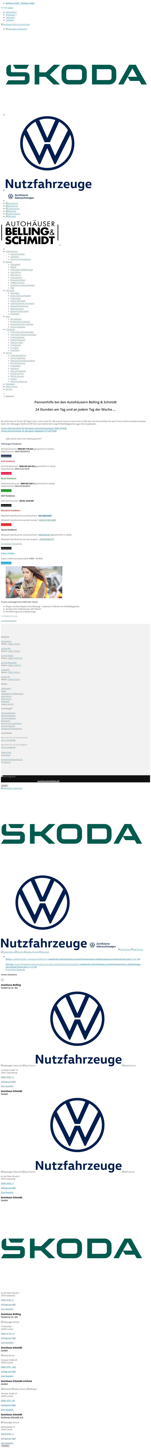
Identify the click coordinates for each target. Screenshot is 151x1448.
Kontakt (4, 786)
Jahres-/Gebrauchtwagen (20, 295)
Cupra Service (16, 277)
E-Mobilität (10, 329)
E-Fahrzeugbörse (17, 337)
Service (9, 353)
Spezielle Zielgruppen (19, 311)
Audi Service (15, 272)
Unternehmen (11, 251)
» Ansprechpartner (9, 620)
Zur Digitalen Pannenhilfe (11, 543)
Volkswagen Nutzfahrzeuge (21, 269)
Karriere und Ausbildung (20, 259)
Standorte (14, 256)
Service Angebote (17, 327)
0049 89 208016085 (47, 520)
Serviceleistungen (8, 718)
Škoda (3, 691)
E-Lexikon (14, 347)
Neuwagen (14, 293)
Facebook (10, 17)
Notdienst (14, 368)
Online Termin (11, 386)
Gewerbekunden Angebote (21, 324)
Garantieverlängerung (19, 306)
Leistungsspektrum (18, 355)
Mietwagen (10, 384)
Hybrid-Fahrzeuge (17, 301)
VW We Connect (17, 373)
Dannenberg (6, 641)
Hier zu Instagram (8, 747)
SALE (8, 316)
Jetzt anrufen (6, 456)
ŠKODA (13, 267)
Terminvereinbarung (18, 381)
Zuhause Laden (16, 342)
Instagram (10, 20)
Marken (9, 262)
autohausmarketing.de (48, 781)
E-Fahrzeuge (15, 298)
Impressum (10, 14)
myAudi (13, 379)
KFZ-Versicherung (17, 363)
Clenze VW (5, 677)
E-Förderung (15, 345)
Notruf (10, 7)
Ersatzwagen (15, 366)
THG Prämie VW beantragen (22, 332)
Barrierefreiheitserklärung (12, 759)
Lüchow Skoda (7, 655)
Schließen (5, 1446)
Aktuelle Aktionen (8, 715)
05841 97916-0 (14, 665)
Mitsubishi (5, 701)
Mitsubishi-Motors (17, 280)
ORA (12, 288)
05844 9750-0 (14, 679)
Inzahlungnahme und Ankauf (22, 303)
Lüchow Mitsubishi (9, 662)
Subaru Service (7, 704)
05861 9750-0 (14, 644)
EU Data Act (6, 762)
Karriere (9, 389)
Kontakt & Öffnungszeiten (11, 728)
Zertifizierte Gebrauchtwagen (22, 285)
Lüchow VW (6, 648)
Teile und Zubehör (18, 371)
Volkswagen (15, 264)
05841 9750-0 (14, 651)
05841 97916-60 (15, 658)
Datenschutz (11, 12)
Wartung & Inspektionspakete (22, 360)
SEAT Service (15, 275)
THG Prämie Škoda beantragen (23, 334)
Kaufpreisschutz (17, 308)
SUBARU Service (17, 282)
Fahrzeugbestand (8, 713)
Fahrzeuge (10, 290)
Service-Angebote (17, 358)
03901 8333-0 (14, 672)
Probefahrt (14, 314)
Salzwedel (5, 669)
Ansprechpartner (17, 254)
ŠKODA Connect (17, 376)
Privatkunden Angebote (20, 321)
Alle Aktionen (15, 319)
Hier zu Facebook (8, 740)
